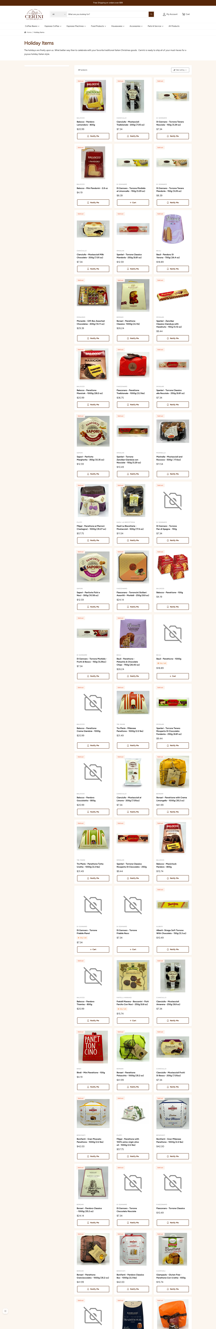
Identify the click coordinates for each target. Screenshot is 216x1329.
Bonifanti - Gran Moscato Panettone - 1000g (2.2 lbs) (90, 1140)
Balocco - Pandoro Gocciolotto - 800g (86, 799)
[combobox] (111, 14)
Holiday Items (39, 32)
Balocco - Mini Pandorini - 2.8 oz (92, 188)
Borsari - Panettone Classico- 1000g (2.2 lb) (128, 322)
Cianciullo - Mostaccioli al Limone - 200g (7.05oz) (129, 799)
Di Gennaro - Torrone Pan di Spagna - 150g (166, 527)
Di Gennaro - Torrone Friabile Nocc (127, 932)
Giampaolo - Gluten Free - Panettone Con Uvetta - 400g (170, 1276)
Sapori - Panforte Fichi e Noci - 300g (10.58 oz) (88, 594)
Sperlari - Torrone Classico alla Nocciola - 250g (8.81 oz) (170, 391)
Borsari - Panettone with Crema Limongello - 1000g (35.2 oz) (171, 799)
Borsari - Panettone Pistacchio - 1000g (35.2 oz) (130, 1074)
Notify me (94, 136)
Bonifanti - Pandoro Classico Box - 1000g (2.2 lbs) (130, 1276)
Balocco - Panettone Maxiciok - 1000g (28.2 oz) (90, 391)
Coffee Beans (31, 26)
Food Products (97, 26)
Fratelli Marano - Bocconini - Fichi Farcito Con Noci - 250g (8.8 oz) (133, 1003)
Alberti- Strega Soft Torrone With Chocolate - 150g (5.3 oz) (171, 932)
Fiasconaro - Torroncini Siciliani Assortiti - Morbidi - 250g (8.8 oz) (133, 594)
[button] (186, 14)
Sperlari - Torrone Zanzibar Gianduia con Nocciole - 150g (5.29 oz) (129, 459)
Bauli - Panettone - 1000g (168, 658)
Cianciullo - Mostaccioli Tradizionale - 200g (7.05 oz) (131, 123)
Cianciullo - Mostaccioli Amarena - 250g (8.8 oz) (168, 1003)
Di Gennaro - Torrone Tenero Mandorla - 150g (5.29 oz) (170, 189)
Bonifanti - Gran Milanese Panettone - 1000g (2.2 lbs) (169, 1140)
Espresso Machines (75, 26)
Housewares (116, 26)
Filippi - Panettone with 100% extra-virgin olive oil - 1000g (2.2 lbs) (128, 1142)
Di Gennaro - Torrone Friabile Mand (87, 932)
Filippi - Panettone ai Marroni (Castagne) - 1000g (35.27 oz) (91, 527)
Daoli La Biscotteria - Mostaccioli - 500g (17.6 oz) (130, 527)
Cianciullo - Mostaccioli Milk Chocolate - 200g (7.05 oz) (90, 256)
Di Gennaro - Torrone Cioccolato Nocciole (127, 1210)
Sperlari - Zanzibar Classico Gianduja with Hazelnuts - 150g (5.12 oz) (169, 324)
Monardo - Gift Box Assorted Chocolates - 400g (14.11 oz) (91, 322)
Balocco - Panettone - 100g (169, 592)
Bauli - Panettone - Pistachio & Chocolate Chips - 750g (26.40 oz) (128, 661)
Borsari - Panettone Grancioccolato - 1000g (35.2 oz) (93, 1276)
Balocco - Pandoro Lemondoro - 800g (86, 123)
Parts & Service (154, 26)
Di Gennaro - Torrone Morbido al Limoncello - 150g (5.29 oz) (131, 189)
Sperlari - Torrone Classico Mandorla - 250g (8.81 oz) (129, 256)
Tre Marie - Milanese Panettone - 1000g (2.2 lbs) (130, 729)
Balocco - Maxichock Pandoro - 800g (166, 865)
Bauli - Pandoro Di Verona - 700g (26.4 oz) (168, 256)
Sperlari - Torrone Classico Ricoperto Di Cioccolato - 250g (132, 865)
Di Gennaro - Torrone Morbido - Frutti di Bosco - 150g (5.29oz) (92, 660)
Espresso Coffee (52, 26)
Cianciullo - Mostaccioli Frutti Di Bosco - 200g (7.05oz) (170, 1074)
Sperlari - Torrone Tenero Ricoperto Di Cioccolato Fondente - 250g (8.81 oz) (169, 731)
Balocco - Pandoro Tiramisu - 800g (85, 1003)
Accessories (135, 26)
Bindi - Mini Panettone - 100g (91, 1072)
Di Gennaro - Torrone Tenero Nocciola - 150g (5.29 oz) (170, 123)
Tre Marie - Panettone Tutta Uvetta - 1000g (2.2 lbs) (90, 865)
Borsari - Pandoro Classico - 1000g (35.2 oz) (89, 1210)
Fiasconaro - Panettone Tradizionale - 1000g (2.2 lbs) (131, 391)
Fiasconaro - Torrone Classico (170, 1208)
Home (29, 32)
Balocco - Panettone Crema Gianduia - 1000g (88, 729)
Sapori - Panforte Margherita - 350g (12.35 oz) (90, 458)
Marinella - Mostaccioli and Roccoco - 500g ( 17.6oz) (169, 458)
